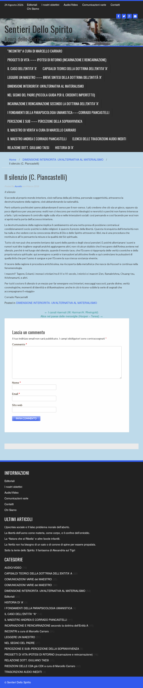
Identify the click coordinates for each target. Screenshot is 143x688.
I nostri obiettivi (50, 5)
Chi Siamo (33, 8)
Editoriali (32, 5)
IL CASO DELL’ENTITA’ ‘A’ (22, 68)
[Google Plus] (129, 16)
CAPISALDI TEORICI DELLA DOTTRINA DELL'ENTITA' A (38, 573)
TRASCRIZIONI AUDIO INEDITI (23, 672)
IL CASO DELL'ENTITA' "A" (20, 614)
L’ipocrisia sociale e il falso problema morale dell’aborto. (37, 527)
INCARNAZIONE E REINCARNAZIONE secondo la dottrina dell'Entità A (46, 625)
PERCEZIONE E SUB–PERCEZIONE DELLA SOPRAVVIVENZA (41, 648)
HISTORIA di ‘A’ (64, 147)
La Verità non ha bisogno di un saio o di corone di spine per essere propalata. (50, 544)
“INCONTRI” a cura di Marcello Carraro (34, 51)
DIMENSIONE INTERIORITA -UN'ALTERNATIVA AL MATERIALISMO (63, 159)
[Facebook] (118, 16)
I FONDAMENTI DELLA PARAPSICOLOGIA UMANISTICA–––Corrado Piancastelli (58, 112)
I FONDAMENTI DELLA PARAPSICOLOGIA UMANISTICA (38, 608)
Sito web (17, 405)
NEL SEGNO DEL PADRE (19, 643)
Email (16, 393)
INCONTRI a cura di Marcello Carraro (26, 631)
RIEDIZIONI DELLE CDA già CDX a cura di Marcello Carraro (39, 666)
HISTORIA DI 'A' (13, 602)
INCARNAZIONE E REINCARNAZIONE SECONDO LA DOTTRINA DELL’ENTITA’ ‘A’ (52, 103)
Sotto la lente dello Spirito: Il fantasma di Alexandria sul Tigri (39, 550)
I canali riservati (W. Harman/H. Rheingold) (71, 312)
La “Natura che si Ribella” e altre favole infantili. (32, 538)
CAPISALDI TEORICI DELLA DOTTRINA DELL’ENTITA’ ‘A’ (75, 68)
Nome (16, 382)
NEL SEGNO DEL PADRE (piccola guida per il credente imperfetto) (51, 94)
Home (12, 159)
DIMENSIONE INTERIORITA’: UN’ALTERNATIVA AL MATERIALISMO (45, 86)
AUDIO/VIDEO (12, 567)
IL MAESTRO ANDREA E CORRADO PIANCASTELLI (36, 138)
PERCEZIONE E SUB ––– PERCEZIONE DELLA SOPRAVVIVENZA (44, 121)
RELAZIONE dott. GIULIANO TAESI (28, 147)
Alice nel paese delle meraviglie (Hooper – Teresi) (72, 316)
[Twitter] (124, 16)
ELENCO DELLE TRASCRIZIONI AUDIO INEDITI (99, 138)
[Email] (135, 16)
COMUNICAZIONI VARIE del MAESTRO (28, 579)
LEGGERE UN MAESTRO (19, 637)
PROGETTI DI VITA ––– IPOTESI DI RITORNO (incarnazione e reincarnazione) (56, 59)
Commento (19, 344)
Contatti (115, 5)
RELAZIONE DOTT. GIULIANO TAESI (26, 660)
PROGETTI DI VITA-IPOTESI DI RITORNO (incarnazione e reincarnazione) (48, 654)
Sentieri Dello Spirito (38, 28)
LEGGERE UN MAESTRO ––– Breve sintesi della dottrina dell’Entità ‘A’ (54, 77)
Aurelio (18, 186)
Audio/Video (71, 5)
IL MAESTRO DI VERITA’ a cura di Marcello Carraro (41, 130)
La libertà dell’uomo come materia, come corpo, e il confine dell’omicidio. (47, 533)
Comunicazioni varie (94, 5)
